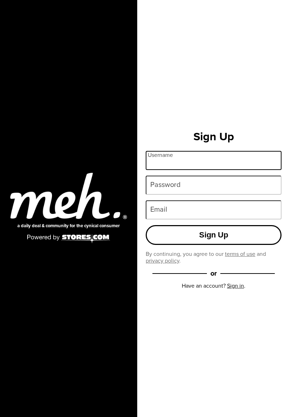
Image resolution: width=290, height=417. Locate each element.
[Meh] (68, 196)
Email (158, 209)
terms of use (240, 254)
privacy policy (162, 261)
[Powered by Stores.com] (68, 239)
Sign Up (213, 234)
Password (165, 184)
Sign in (235, 286)
